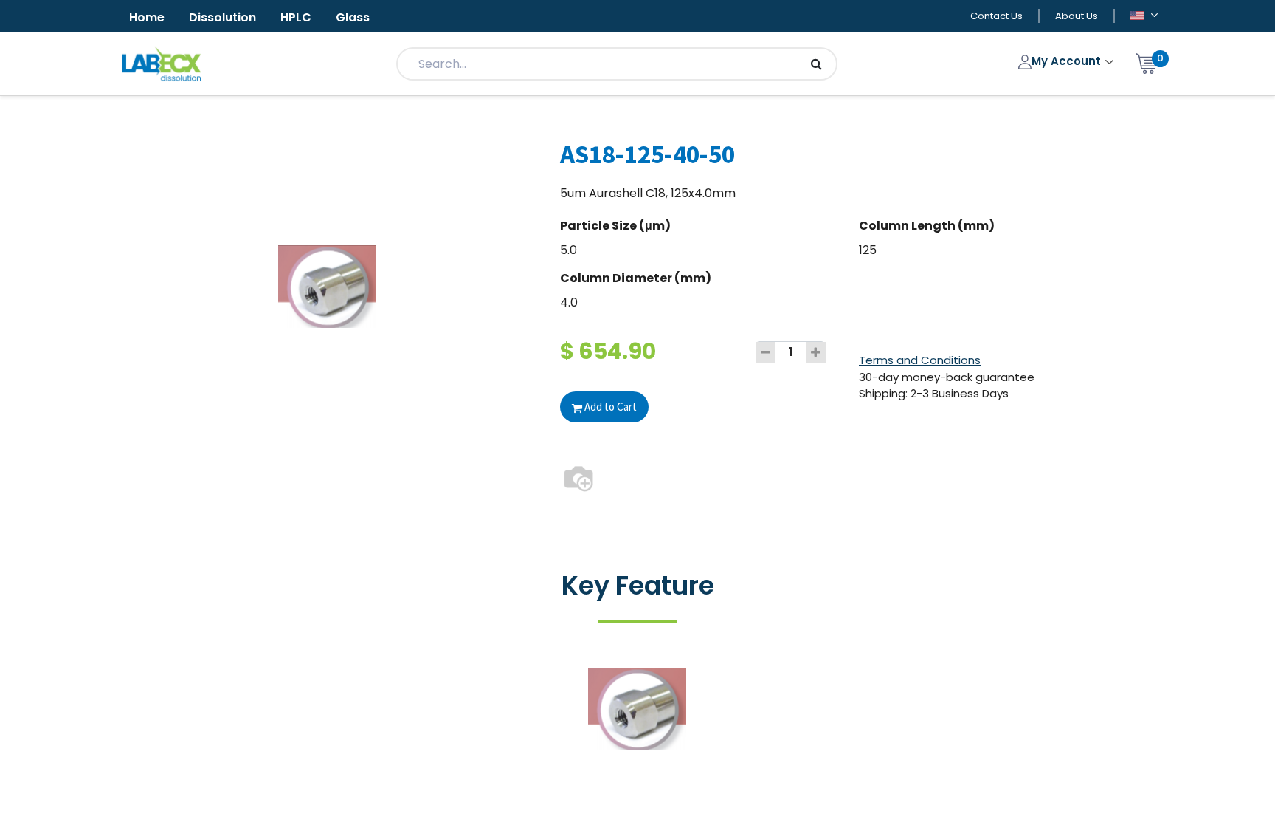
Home (147, 17)
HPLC (295, 17)
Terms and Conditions (920, 360)
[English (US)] (1144, 16)
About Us (1076, 16)
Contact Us (996, 16)
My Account (1068, 61)
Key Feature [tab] (638, 585)
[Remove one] (765, 352)
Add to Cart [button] (609, 407)
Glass (353, 17)
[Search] (816, 64)
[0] (1147, 62)
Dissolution (222, 17)
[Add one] (816, 352)
